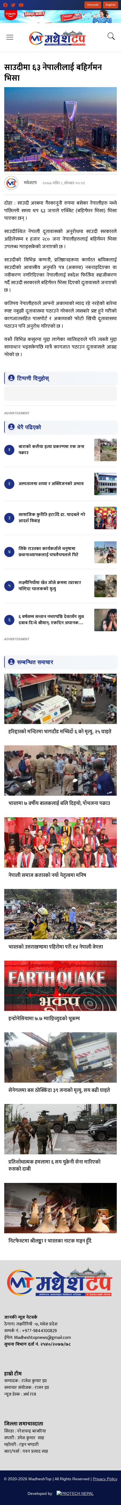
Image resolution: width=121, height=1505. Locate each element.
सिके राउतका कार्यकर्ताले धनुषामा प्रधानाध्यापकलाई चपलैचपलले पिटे (49, 552)
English (110, 5)
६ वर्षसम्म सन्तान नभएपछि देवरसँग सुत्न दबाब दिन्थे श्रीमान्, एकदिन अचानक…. (51, 620)
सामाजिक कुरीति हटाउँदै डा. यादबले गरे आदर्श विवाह (52, 518)
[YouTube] (21, 5)
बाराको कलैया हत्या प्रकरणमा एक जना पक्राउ (51, 450)
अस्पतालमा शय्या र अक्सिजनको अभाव (51, 484)
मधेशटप (30, 183)
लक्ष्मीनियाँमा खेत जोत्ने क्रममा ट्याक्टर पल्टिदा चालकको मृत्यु (50, 586)
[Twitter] (13, 5)
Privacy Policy (105, 1479)
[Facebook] (5, 5)
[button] (10, 37)
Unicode (92, 5)
